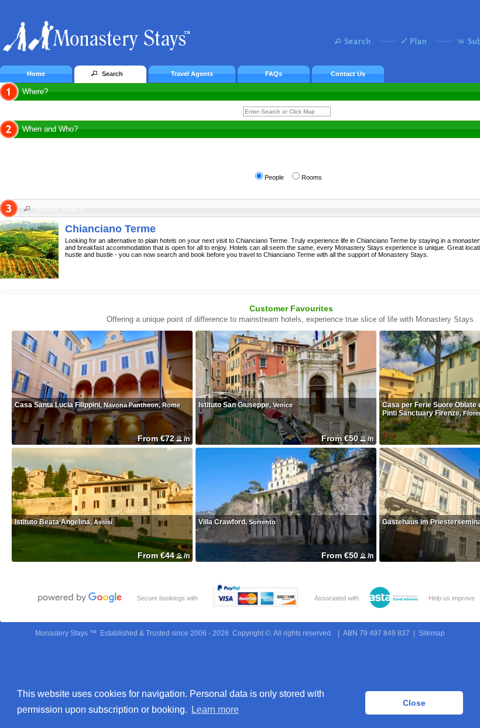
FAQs (273, 73)
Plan (417, 41)
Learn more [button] (215, 710)
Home (36, 73)
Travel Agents (192, 73)
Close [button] (414, 703)
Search (355, 41)
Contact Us (348, 73)
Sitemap (432, 633)
